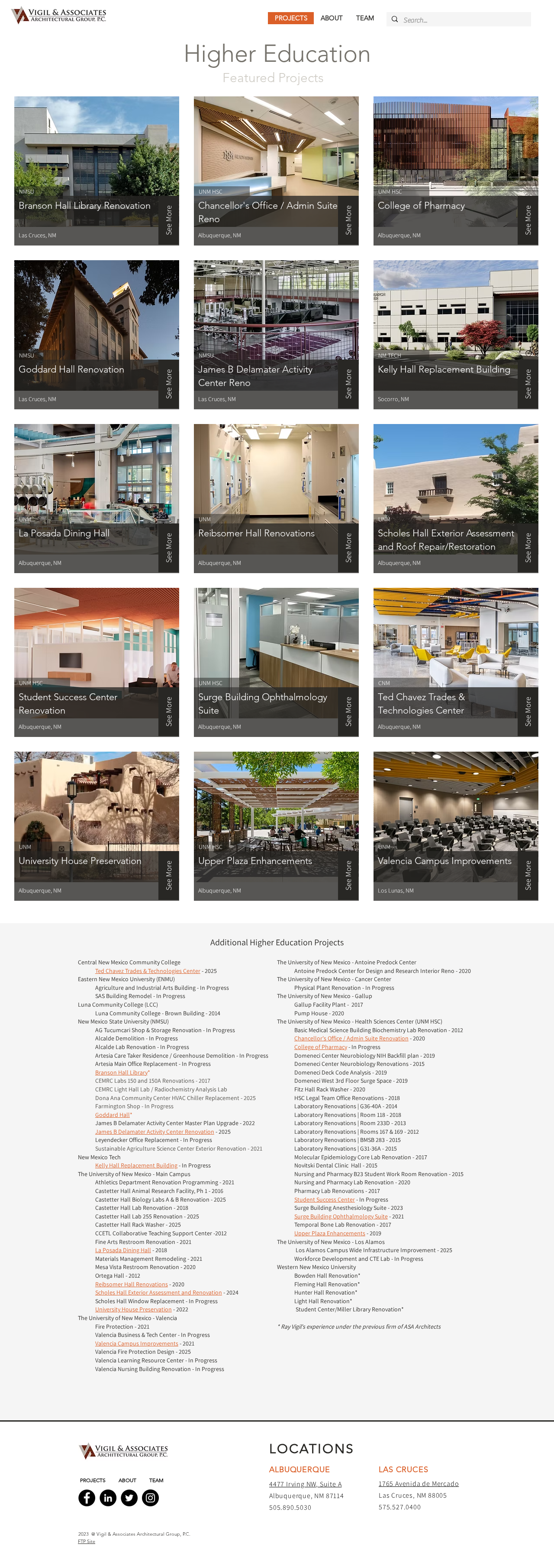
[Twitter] (129, 1497)
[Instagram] (150, 1497)
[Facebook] (86, 1497)
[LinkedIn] (108, 1497)
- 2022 (181, 1309)
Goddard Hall (112, 1115)
